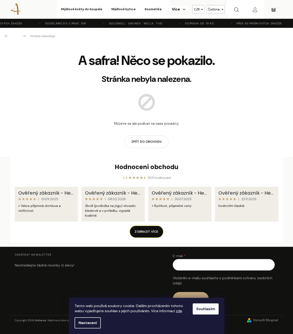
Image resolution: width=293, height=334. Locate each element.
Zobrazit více (146, 232)
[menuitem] (82, 9)
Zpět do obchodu (146, 142)
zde (179, 310)
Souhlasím (205, 308)
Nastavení (88, 322)
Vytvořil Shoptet (265, 320)
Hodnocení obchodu (146, 167)
